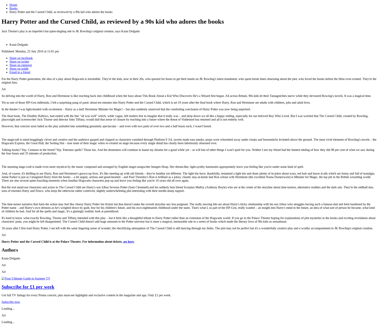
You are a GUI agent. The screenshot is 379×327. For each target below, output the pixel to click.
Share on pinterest (20, 65)
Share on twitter (19, 61)
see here (128, 241)
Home (13, 5)
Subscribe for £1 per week (28, 286)
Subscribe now (11, 302)
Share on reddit (18, 68)
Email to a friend (19, 72)
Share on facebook (21, 58)
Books (13, 8)
